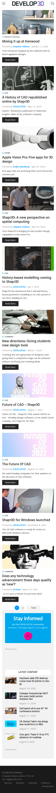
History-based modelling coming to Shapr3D (26, 280)
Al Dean (17, 589)
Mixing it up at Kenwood (20, 42)
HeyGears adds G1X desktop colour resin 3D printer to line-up (34, 681)
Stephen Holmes (21, 46)
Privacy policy (48, 786)
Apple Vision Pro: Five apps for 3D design (27, 160)
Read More (10, 59)
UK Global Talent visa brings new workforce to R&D (33, 723)
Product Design (12, 37)
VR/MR (7, 153)
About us (8, 783)
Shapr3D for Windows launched (26, 520)
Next (33, 607)
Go (28, 635)
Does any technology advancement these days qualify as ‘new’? (26, 580)
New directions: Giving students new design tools (26, 343)
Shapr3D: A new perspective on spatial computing (26, 220)
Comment (9, 337)
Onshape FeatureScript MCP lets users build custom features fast (33, 697)
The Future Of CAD (16, 464)
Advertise (20, 783)
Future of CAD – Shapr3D (21, 405)
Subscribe (32, 783)
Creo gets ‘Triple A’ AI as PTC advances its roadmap (34, 736)
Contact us (45, 783)
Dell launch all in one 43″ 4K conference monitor (33, 710)
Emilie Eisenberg (21, 166)
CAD (6, 93)
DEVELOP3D (19, 106)
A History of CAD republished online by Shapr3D (24, 100)
